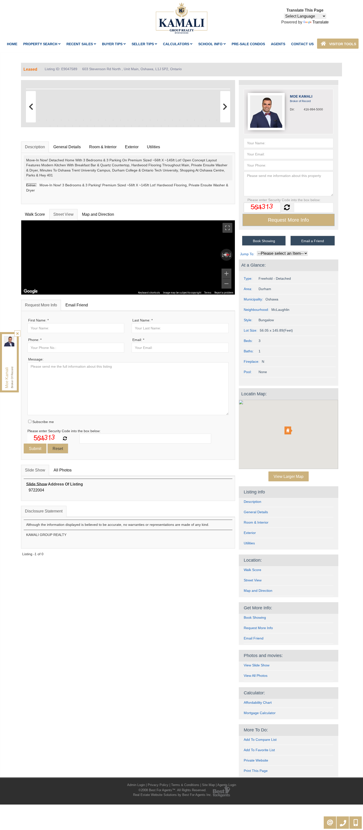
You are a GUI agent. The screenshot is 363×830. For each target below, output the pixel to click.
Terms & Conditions (185, 785)
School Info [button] (210, 44)
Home (12, 44)
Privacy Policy (158, 785)
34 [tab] (94, 126)
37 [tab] (116, 126)
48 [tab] (198, 126)
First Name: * (38, 320)
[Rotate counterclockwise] (222, 255)
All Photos (63, 470)
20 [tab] (172, 120)
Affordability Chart (258, 702)
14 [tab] (127, 120)
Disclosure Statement (43, 511)
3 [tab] (46, 120)
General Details (67, 147)
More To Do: (256, 729)
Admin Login (136, 785)
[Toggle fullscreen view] (227, 228)
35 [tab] (102, 126)
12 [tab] (113, 120)
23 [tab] (194, 120)
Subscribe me (42, 422)
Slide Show (35, 470)
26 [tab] (216, 120)
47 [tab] (190, 126)
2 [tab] (39, 120)
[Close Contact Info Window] (17, 334)
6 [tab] (68, 120)
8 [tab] (83, 120)
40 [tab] (139, 126)
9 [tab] (90, 120)
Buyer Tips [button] (112, 44)
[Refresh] (65, 439)
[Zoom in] (226, 273)
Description (35, 147)
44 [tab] (168, 126)
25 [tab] (209, 120)
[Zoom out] (226, 284)
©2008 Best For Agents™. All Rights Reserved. (172, 790)
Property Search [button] (40, 44)
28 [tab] (50, 126)
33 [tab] (87, 126)
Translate (320, 22)
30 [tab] (64, 126)
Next (224, 88)
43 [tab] (161, 126)
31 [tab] (72, 126)
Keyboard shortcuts (149, 292)
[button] (288, 430)
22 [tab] (187, 120)
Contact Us (302, 44)
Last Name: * (142, 320)
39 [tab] (131, 126)
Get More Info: (258, 607)
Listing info (254, 491)
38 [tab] (124, 126)
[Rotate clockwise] (230, 255)
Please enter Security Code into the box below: (64, 431)
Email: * (138, 340)
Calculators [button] (176, 44)
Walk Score (35, 214)
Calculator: (254, 692)
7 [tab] (76, 120)
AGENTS (278, 44)
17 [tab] (150, 120)
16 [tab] (142, 120)
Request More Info (41, 305)
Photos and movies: (263, 655)
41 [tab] (146, 126)
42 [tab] (153, 126)
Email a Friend (312, 241)
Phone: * (34, 340)
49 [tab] (205, 126)
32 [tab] (79, 126)
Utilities (153, 147)
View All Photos (255, 676)
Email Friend (76, 305)
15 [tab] (135, 120)
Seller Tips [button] (143, 44)
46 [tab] (183, 126)
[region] (128, 257)
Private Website (256, 760)
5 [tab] (61, 120)
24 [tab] (202, 120)
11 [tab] (105, 120)
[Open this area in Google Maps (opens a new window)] (30, 291)
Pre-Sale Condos (248, 44)
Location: (253, 560)
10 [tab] (98, 120)
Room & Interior (103, 147)
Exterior (132, 147)
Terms (207, 292)
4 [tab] (53, 120)
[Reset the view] (226, 254)
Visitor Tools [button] (342, 44)
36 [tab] (109, 126)
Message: (35, 359)
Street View (63, 214)
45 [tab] (176, 126)
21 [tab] (179, 120)
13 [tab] (120, 120)
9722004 (36, 490)
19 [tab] (164, 120)
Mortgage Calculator (260, 713)
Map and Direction (98, 214)
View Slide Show (256, 665)
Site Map (208, 785)
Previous (32, 88)
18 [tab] (157, 120)
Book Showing (264, 241)
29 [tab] (57, 126)
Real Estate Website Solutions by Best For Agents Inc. (172, 795)
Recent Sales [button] (80, 44)
